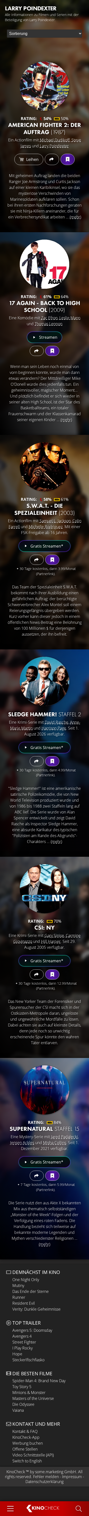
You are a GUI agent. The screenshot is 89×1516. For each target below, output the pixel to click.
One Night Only (25, 1279)
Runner (18, 1297)
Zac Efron (49, 318)
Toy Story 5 (21, 1386)
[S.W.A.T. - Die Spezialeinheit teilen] (37, 560)
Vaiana (18, 1410)
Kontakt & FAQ (25, 1431)
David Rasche (56, 722)
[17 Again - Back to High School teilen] (37, 351)
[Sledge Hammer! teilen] (37, 761)
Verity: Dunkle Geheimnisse (36, 1309)
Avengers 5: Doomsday (32, 1330)
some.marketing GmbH (55, 1471)
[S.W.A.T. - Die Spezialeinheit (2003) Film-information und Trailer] (44, 466)
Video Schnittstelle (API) (33, 1455)
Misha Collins (54, 1142)
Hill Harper (51, 941)
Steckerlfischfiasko (28, 1359)
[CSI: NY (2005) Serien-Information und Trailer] (44, 888)
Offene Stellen (25, 1449)
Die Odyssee (23, 1404)
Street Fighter (24, 1342)
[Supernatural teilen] (37, 1176)
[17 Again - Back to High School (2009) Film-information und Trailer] (44, 264)
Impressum (72, 1476)
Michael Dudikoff (55, 140)
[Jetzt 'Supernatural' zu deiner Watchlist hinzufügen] (52, 1176)
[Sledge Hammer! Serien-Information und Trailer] (44, 681)
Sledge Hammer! (44, 714)
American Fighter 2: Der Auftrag (44, 128)
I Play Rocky (22, 1348)
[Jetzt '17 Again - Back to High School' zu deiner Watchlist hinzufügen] (52, 351)
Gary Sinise (54, 935)
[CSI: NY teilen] (37, 974)
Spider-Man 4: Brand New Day (39, 1380)
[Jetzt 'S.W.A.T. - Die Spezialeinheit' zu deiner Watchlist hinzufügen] (52, 560)
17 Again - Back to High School (44, 306)
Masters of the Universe (33, 1398)
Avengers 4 (22, 1336)
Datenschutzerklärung (44, 1481)
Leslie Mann (69, 318)
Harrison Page (54, 728)
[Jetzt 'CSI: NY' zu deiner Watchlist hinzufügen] (52, 974)
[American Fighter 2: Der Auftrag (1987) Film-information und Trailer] (44, 86)
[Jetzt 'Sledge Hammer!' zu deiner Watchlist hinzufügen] (52, 761)
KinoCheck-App (26, 1437)
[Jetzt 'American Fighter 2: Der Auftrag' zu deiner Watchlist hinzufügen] (68, 159)
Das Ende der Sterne (30, 1291)
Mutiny (18, 1285)
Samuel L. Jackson (55, 520)
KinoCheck (15, 1471)
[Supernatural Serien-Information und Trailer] (44, 1090)
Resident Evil (23, 1303)
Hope (17, 1353)
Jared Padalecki (64, 1136)
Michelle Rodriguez (46, 526)
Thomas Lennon (48, 323)
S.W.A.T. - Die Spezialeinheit (44, 509)
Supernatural (44, 1129)
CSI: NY (44, 927)
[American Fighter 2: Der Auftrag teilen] (52, 159)
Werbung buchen (27, 1443)
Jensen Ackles (22, 1142)
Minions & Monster (28, 1392)
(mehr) (75, 217)
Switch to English (27, 1460)
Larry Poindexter (54, 146)
